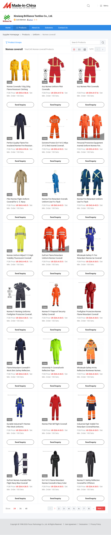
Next (100, 508)
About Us (36, 27)
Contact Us (63, 27)
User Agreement (70, 524)
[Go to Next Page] (102, 49)
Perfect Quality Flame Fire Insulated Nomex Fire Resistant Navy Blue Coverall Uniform (20, 145)
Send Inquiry (20, 105)
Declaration (83, 524)
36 (20, 508)
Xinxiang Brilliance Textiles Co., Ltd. (33, 16)
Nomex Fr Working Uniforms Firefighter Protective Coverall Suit (19, 314)
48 (26, 508)
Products (22, 27)
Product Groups (15, 42)
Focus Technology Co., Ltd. (38, 524)
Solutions (49, 27)
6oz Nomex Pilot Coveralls (88, 86)
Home (7, 27)
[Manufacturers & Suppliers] (20, 5)
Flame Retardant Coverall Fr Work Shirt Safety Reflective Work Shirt (18, 370)
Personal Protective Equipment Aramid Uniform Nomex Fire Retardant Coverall (90, 145)
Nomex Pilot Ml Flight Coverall (54, 424)
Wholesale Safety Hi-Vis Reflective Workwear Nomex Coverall (88, 370)
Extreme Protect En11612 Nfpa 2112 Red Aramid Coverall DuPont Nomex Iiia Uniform (55, 145)
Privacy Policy (96, 524)
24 (15, 508)
